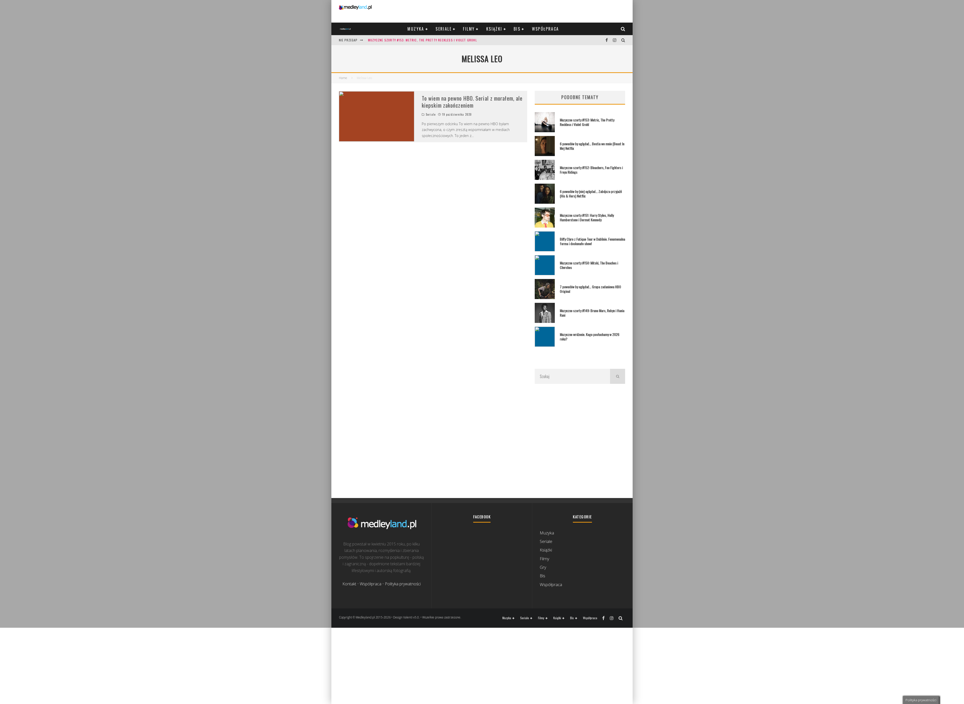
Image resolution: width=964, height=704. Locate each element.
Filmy (469, 29)
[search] (617, 376)
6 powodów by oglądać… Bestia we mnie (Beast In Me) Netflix (592, 146)
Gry (543, 567)
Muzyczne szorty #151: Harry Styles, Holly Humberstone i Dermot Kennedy (587, 217)
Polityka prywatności (403, 584)
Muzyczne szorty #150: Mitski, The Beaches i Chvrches (589, 265)
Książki (494, 29)
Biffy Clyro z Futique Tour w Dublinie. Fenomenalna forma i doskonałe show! (592, 241)
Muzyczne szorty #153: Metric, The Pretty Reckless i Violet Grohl (422, 40)
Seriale (444, 29)
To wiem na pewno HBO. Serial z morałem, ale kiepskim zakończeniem (472, 101)
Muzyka (415, 29)
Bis (517, 29)
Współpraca (545, 29)
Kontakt (349, 584)
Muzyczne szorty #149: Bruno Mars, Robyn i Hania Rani (592, 313)
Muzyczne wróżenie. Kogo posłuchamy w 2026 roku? (589, 336)
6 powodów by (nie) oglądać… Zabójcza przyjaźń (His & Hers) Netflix (591, 193)
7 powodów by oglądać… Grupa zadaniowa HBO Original (590, 289)
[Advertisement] (580, 441)
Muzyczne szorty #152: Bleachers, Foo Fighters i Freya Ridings (591, 170)
